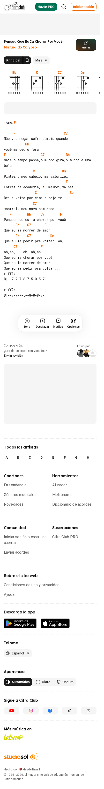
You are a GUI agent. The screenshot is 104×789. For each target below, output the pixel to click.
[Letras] (13, 737)
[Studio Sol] (21, 757)
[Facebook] (50, 710)
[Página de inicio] (14, 7)
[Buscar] (64, 7)
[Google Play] (20, 623)
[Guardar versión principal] (27, 60)
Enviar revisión (13, 355)
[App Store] (55, 623)
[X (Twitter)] (89, 710)
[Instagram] (31, 710)
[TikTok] (69, 710)
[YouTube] (11, 710)
